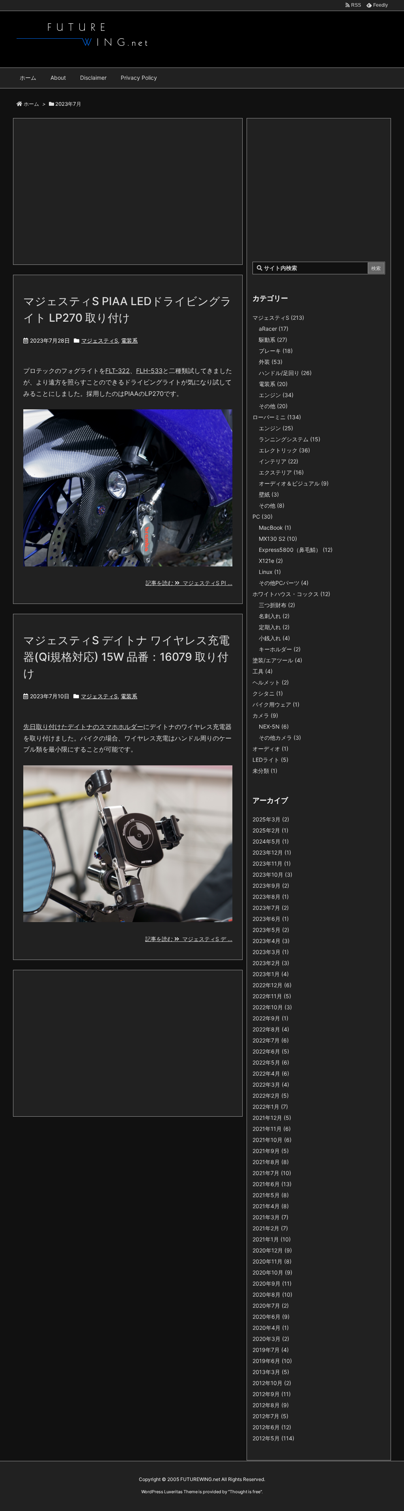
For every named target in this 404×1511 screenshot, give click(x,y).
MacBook (275, 527)
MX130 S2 (278, 538)
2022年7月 (270, 1040)
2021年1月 (271, 1239)
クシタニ (267, 693)
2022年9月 (270, 1018)
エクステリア (281, 472)
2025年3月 (270, 819)
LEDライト (270, 759)
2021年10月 (272, 1139)
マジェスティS (99, 340)
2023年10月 (272, 874)
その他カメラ (280, 737)
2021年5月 (270, 1195)
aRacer (273, 328)
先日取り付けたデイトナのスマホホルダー (83, 727)
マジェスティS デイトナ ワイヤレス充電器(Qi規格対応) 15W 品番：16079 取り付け (126, 657)
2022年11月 (271, 996)
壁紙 (269, 494)
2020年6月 (271, 1316)
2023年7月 (270, 907)
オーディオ (270, 748)
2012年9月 (271, 1394)
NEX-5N (274, 726)
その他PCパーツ (284, 582)
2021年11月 (271, 1128)
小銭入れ (274, 638)
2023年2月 (270, 963)
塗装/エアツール (277, 660)
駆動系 (273, 339)
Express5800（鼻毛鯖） (296, 549)
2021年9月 (270, 1150)
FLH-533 (149, 371)
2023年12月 (271, 852)
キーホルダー (280, 649)
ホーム (31, 104)
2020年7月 (270, 1305)
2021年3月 (270, 1217)
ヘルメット (270, 682)
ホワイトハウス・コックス (291, 594)
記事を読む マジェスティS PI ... (189, 582)
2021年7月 (271, 1173)
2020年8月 (272, 1294)
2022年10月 (272, 1007)
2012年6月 (271, 1427)
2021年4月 (270, 1206)
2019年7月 (270, 1349)
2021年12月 (271, 1117)
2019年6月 (272, 1360)
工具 (262, 671)
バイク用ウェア (275, 704)
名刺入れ (274, 616)
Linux (270, 571)
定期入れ (274, 627)
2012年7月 (270, 1416)
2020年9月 (272, 1283)
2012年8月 (270, 1405)
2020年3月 (270, 1338)
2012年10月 (271, 1383)
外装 (270, 361)
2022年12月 (272, 985)
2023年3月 (270, 952)
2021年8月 (270, 1162)
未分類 (264, 770)
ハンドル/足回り (285, 372)
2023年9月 (270, 885)
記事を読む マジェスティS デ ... (188, 938)
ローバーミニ (276, 417)
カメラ (265, 715)
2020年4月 (270, 1327)
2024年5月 (270, 841)
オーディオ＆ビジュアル (294, 483)
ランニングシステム (289, 439)
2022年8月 (270, 1029)
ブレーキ (276, 350)
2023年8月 (270, 896)
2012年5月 (273, 1438)
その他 (273, 406)
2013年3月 (270, 1372)
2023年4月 (271, 940)
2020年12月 (272, 1250)
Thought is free (245, 1491)
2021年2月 (270, 1228)
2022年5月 (270, 1062)
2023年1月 (270, 974)
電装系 (129, 340)
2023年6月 (270, 918)
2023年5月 (270, 929)
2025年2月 (270, 830)
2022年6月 (270, 1051)
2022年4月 (270, 1073)
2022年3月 (270, 1084)
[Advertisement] (127, 191)
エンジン (276, 395)
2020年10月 (272, 1272)
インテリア (278, 461)
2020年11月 (272, 1261)
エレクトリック (284, 450)
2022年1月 (270, 1106)
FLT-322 (117, 371)
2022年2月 (270, 1095)
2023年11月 (271, 863)
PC (262, 516)
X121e (271, 560)
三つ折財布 (277, 605)
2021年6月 (272, 1184)
